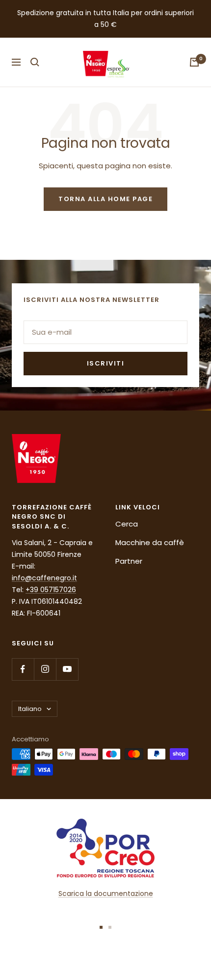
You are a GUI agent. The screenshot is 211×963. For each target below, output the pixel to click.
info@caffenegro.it (44, 578)
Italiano (30, 708)
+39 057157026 (51, 590)
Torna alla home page (105, 199)
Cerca (126, 524)
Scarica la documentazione (105, 893)
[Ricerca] (34, 62)
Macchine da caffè (149, 542)
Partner (128, 561)
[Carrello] (194, 62)
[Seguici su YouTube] (67, 669)
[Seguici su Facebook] (23, 669)
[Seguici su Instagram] (45, 669)
